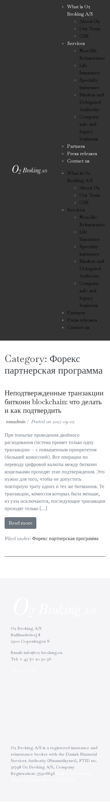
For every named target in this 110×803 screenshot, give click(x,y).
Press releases (82, 153)
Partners (76, 146)
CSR (84, 36)
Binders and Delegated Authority (91, 102)
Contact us (78, 161)
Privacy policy (24, 670)
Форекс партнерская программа (65, 538)
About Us (89, 21)
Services (76, 43)
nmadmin (16, 421)
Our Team (89, 29)
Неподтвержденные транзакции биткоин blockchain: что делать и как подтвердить (54, 401)
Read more (20, 523)
